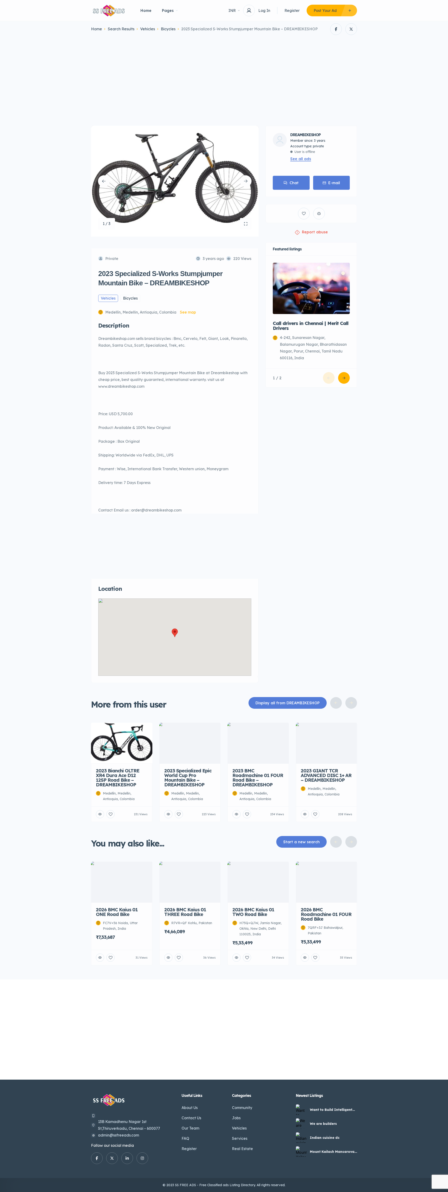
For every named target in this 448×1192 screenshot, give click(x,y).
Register (292, 10)
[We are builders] (301, 1123)
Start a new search (301, 842)
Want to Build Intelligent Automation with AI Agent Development (332, 1109)
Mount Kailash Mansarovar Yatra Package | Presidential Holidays (333, 1151)
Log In (264, 10)
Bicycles (168, 29)
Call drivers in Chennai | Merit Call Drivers (310, 325)
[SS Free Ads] (108, 10)
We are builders (323, 1123)
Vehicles (147, 29)
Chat (294, 182)
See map (188, 312)
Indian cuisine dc (325, 1137)
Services (239, 1138)
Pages (168, 10)
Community (242, 1107)
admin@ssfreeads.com (118, 1135)
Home (145, 10)
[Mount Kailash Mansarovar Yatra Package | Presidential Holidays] (301, 1151)
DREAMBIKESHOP (305, 135)
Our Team (190, 1128)
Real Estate (242, 1148)
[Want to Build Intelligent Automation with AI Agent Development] (301, 1109)
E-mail (334, 182)
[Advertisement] (224, 81)
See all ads (300, 159)
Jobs (236, 1118)
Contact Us (191, 1118)
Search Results (121, 29)
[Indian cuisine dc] (301, 1137)
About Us (190, 1107)
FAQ (185, 1138)
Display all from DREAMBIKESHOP (288, 703)
